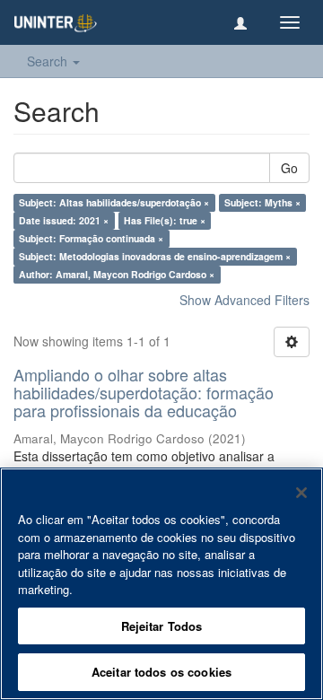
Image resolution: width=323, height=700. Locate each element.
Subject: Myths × (262, 202)
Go (289, 168)
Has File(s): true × (164, 220)
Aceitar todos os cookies (161, 671)
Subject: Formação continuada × (91, 238)
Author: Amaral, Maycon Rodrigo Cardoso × (116, 274)
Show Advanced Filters (244, 300)
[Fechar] (301, 492)
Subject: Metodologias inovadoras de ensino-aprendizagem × (155, 256)
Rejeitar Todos (162, 625)
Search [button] (49, 61)
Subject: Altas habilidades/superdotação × (114, 202)
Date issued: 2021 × (64, 220)
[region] (161, 584)
